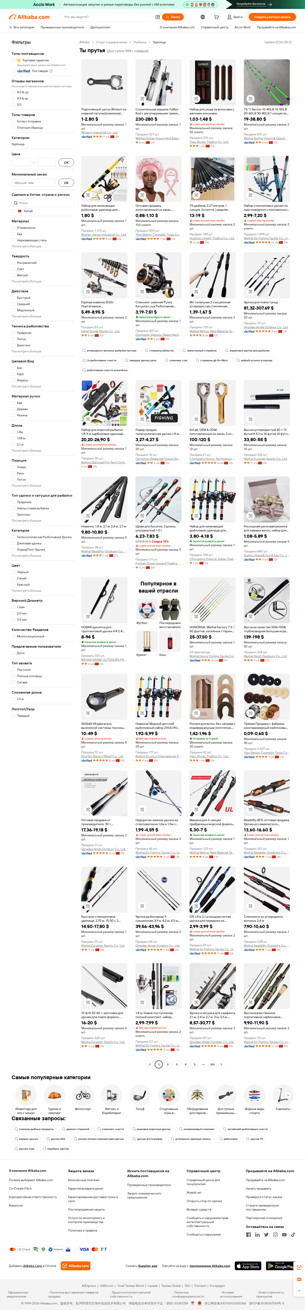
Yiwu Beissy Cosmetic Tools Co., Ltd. (159, 234)
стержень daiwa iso (161, 350)
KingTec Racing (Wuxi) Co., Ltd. (102, 756)
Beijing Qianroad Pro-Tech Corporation (104, 462)
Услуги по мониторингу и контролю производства (86, 1220)
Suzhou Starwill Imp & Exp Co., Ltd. (267, 555)
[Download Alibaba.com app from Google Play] (281, 1265)
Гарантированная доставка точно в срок (93, 1199)
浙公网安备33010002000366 (225, 1303)
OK (66, 162)
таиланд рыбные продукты (36, 1129)
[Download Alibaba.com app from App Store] (248, 1265)
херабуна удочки (58, 1148)
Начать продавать (258, 1188)
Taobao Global (171, 1285)
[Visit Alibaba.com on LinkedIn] (257, 1234)
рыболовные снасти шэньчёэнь (107, 370)
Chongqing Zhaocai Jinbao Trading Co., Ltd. (213, 559)
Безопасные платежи (83, 1180)
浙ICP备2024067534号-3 (266, 1303)
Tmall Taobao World (130, 1285)
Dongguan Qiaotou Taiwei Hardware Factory (159, 335)
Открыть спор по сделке (204, 1201)
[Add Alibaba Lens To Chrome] (75, 1265)
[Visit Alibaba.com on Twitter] (266, 1234)
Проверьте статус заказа (264, 1197)
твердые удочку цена (143, 360)
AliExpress (89, 1285)
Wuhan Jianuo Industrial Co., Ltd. (103, 234)
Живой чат (194, 1192)
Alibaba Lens (32, 1266)
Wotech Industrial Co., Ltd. (99, 132)
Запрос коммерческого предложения (144, 1195)
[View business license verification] (193, 1303)
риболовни (231, 1139)
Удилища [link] (159, 42)
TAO (187, 1285)
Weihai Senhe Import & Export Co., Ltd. (267, 138)
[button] (157, 17)
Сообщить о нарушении (204, 1234)
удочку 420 (58, 1139)
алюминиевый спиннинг (199, 1129)
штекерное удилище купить (193, 1139)
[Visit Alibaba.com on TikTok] (293, 1234)
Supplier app (147, 1266)
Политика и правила (82, 1230)
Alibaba (84, 42)
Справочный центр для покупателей (203, 1182)
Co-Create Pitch (20, 1188)
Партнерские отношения (264, 1218)
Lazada (152, 1285)
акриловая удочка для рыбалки (249, 350)
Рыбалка (140, 42)
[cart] (217, 17)
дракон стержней (78, 1129)
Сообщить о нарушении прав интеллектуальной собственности (207, 1222)
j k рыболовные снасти (101, 360)
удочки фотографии (149, 1139)
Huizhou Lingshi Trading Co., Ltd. (212, 238)
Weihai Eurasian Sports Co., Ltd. (265, 459)
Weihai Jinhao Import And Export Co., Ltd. (159, 138)
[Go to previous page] (150, 1064)
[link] (299, 1267)
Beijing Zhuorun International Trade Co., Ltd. (159, 756)
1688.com (106, 1285)
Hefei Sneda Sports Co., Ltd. (100, 331)
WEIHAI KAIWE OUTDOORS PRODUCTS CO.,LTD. (104, 659)
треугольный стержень (202, 350)
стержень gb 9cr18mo (214, 360)
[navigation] (43, 553)
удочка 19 (257, 1139)
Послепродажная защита (86, 1209)
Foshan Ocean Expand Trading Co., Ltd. (159, 563)
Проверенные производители (149, 1185)
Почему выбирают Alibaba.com (31, 1180)
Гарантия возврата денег (86, 1188)
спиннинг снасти (113, 1129)
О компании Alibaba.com (27, 1170)
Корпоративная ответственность (33, 1197)
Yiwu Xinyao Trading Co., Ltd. (209, 142)
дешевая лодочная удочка (154, 1129)
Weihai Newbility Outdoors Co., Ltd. (104, 551)
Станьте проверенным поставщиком (262, 1207)
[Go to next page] (221, 1064)
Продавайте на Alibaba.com (265, 1180)
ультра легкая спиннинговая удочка (101, 1139)
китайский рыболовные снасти (248, 1129)
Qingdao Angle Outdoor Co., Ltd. (266, 327)
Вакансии (16, 1205)
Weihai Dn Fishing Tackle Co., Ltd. (267, 238)
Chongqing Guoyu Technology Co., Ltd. (213, 459)
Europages (217, 1285)
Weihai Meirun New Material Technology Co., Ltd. (213, 331)
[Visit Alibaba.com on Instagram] (275, 1234)
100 (212, 1064)
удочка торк (26, 1148)
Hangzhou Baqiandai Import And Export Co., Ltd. (159, 459)
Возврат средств (199, 1209)
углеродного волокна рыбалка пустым (111, 350)
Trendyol (200, 1285)
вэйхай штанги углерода (256, 360)
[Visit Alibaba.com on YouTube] (284, 1234)
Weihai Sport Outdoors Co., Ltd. (265, 656)
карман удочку (28, 1139)
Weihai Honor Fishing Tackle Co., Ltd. (213, 656)
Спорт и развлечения (111, 42)
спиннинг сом (178, 360)
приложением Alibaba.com (210, 1266)
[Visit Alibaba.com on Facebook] (248, 1234)
